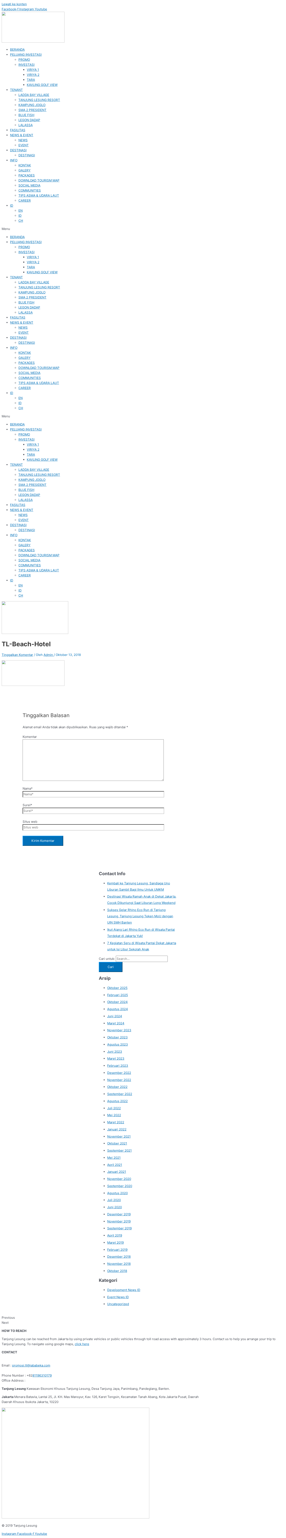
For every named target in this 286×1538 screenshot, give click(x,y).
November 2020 (119, 1179)
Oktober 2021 (117, 1143)
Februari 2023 (117, 1066)
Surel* (27, 805)
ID (11, 206)
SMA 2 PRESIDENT (32, 110)
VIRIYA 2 (33, 75)
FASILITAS (17, 130)
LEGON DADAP (29, 120)
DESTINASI (18, 150)
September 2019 (119, 1228)
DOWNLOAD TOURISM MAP (38, 180)
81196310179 (42, 1375)
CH (20, 221)
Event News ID (118, 1297)
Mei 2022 (114, 1115)
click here (82, 1344)
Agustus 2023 (117, 1044)
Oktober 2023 (117, 1037)
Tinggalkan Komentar (17, 655)
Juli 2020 (114, 1200)
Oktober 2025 (117, 988)
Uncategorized (118, 1304)
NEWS (23, 140)
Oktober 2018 (117, 1271)
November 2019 (119, 1221)
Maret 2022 (115, 1122)
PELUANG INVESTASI (26, 55)
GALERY (24, 170)
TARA (31, 80)
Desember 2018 (119, 1257)
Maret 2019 (115, 1243)
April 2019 (114, 1235)
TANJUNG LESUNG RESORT (39, 100)
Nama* (28, 788)
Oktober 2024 (117, 1002)
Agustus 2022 (117, 1101)
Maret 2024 (115, 1023)
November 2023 (119, 1030)
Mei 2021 (114, 1158)
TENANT (16, 90)
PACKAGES (26, 175)
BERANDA (17, 50)
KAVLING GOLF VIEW (42, 85)
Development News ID (123, 1290)
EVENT (23, 145)
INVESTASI (26, 65)
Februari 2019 (117, 1250)
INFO (13, 160)
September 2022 (119, 1094)
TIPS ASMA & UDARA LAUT (38, 195)
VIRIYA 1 (33, 70)
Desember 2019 (119, 1214)
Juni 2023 (114, 1052)
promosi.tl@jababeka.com (31, 1365)
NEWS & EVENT (21, 135)
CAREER (24, 200)
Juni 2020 (114, 1207)
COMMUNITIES (29, 190)
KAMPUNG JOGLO (31, 105)
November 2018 (119, 1264)
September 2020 (119, 1186)
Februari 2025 (117, 995)
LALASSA (25, 125)
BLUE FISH (26, 115)
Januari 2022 (116, 1129)
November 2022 (119, 1080)
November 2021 (119, 1136)
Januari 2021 (116, 1172)
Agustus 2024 (117, 1009)
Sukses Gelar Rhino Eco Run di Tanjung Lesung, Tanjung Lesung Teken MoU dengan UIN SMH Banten (140, 916)
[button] (143, 228)
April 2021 (114, 1165)
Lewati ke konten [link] (14, 4)
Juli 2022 (114, 1108)
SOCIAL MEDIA (29, 185)
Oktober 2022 (117, 1087)
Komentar (30, 737)
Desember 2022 (119, 1073)
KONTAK (24, 165)
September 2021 (119, 1151)
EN (20, 211)
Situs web (30, 822)
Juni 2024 (114, 1016)
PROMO (24, 60)
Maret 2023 (115, 1058)
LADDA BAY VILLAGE (33, 95)
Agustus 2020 (117, 1193)
